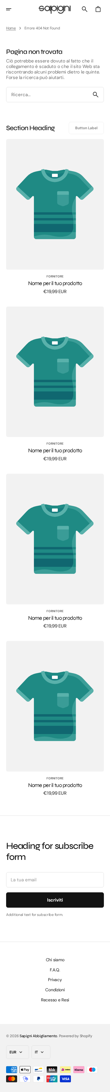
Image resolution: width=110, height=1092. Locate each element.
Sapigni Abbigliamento (38, 1036)
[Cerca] (96, 94)
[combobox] (47, 95)
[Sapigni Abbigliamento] (55, 9)
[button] (13, 9)
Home (11, 28)
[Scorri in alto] (103, 1085)
